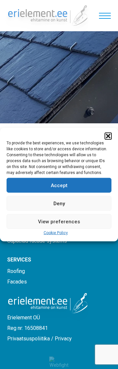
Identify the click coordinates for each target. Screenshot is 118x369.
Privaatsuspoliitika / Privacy (39, 338)
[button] (108, 136)
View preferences (59, 221)
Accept (59, 185)
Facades (17, 282)
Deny (59, 203)
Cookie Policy (56, 233)
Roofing (16, 271)
